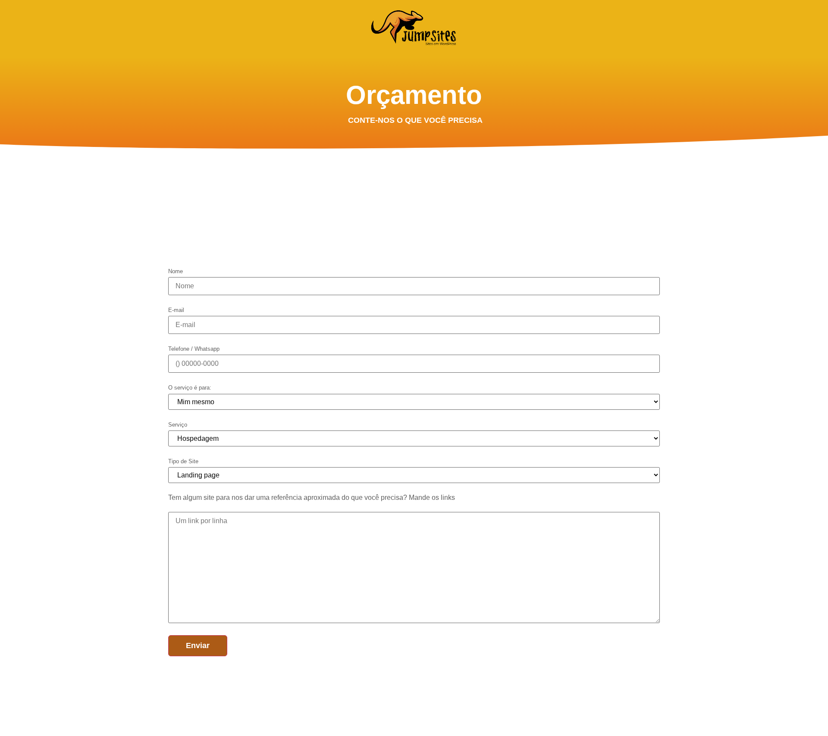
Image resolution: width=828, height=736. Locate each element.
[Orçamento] (414, 28)
